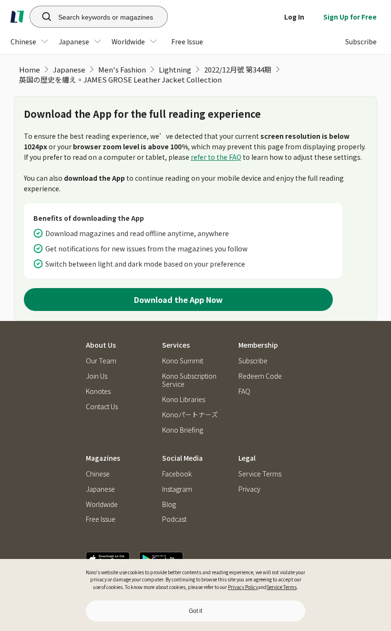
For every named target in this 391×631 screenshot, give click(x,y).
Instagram (177, 489)
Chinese (98, 474)
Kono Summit (182, 361)
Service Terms (282, 586)
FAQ (244, 391)
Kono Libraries (183, 399)
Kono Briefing (182, 430)
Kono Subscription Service (189, 380)
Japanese (69, 69)
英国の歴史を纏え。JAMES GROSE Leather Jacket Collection (120, 79)
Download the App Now (178, 299)
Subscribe (253, 361)
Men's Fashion (122, 69)
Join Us (96, 376)
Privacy (249, 489)
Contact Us (102, 407)
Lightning (175, 69)
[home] (17, 16)
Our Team (101, 361)
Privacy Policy (243, 586)
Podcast (174, 519)
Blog (169, 504)
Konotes (98, 391)
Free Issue (100, 519)
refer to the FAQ (216, 157)
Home (29, 69)
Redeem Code (260, 376)
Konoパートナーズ (190, 415)
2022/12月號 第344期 (237, 69)
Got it (195, 611)
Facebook (177, 474)
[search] (41, 17)
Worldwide (102, 504)
